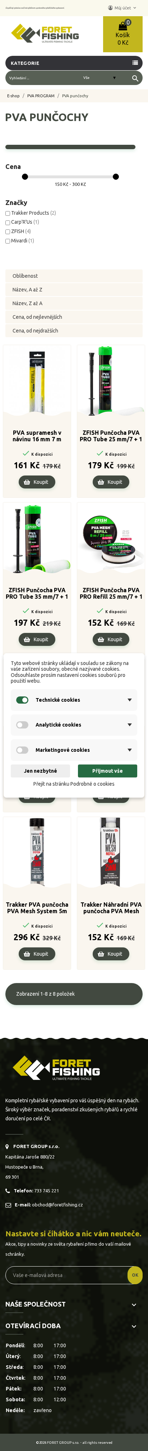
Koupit (41, 482)
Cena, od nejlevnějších (37, 317)
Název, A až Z (27, 290)
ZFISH (21, 231)
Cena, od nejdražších (35, 331)
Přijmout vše (107, 771)
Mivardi (22, 241)
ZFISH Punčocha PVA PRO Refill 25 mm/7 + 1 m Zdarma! (111, 594)
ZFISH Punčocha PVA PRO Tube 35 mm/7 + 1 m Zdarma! (37, 594)
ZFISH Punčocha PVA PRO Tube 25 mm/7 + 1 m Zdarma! (111, 436)
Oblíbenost (25, 276)
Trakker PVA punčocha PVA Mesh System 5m (37, 907)
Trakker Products (33, 213)
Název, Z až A (27, 303)
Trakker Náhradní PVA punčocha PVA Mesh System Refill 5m (111, 908)
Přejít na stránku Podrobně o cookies (74, 784)
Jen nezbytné (40, 771)
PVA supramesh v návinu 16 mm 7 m (37, 435)
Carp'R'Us (25, 222)
